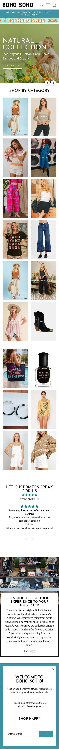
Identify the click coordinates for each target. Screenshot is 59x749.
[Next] (53, 82)
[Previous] (47, 82)
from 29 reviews (27, 499)
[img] (29, 495)
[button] (27, 539)
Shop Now (12, 66)
